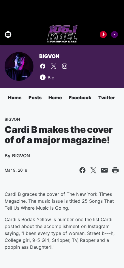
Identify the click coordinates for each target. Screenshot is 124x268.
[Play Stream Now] (114, 34)
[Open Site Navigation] (8, 34)
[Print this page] (115, 170)
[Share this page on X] (93, 170)
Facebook (80, 97)
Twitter (106, 97)
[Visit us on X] (53, 66)
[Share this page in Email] (104, 170)
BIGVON (49, 56)
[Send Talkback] (103, 34)
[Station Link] (62, 34)
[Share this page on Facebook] (82, 170)
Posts (35, 97)
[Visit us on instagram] (64, 66)
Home (15, 97)
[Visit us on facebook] (42, 66)
